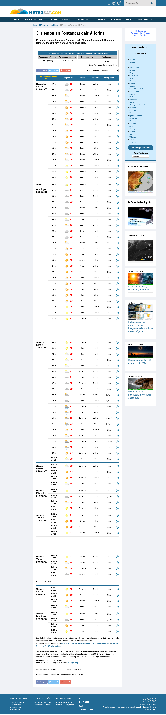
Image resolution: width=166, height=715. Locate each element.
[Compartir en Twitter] (113, 3)
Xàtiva (132, 140)
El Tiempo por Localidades (48, 25)
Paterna (132, 110)
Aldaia (132, 59)
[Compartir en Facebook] (108, 3)
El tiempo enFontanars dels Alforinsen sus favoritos (140, 33)
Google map (73, 663)
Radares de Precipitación (65, 705)
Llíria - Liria (134, 91)
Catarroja (133, 81)
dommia (153, 709)
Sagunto (132, 124)
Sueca (132, 129)
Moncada (133, 99)
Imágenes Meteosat (34, 19)
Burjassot (133, 73)
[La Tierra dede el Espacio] (140, 216)
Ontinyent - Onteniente (139, 105)
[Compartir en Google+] (119, 3)
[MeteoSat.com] (35, 11)
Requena (133, 118)
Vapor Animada (15, 707)
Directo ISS (116, 19)
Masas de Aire (15, 710)
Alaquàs (132, 57)
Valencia (132, 137)
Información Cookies (141, 707)
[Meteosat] (140, 251)
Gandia (132, 86)
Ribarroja (133, 121)
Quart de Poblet (135, 116)
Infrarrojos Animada (17, 702)
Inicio (17, 19)
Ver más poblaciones (141, 147)
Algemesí (133, 65)
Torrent (132, 132)
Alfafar (132, 62)
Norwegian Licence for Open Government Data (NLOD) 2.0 (85, 643)
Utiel (131, 134)
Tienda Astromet (144, 19)
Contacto (153, 707)
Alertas (101, 19)
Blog (128, 19)
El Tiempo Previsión (59, 19)
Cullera (132, 83)
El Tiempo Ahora (83, 19)
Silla (131, 126)
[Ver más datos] (117, 84)
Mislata (132, 97)
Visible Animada (15, 705)
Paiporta (132, 108)
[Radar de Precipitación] (140, 182)
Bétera (132, 70)
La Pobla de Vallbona (138, 89)
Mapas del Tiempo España (42, 702)
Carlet (131, 78)
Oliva (131, 102)
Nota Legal (129, 707)
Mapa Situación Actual (64, 702)
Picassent (133, 113)
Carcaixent (133, 75)
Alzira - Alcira (134, 67)
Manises (132, 94)
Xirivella (132, 142)
